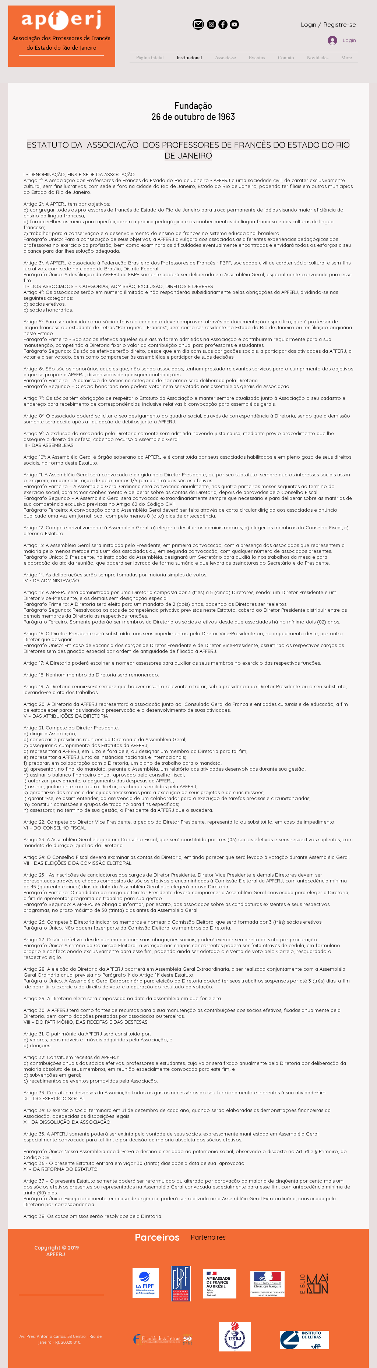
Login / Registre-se (328, 24)
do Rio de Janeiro (75, 47)
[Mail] (198, 24)
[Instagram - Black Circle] (211, 24)
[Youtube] (234, 24)
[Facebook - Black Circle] (223, 24)
